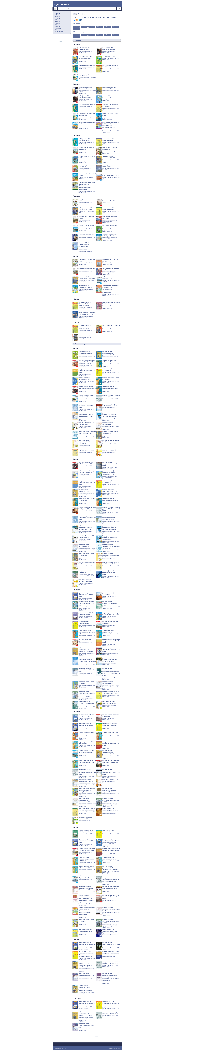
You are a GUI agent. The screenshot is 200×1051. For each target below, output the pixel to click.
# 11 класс (76, 29)
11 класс (76, 322)
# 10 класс (115, 26)
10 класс (76, 299)
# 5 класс (76, 26)
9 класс (76, 256)
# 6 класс (84, 26)
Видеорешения (59, 31)
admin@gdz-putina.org (114, 1048)
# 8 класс (99, 26)
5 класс (76, 44)
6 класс (76, 84)
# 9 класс (107, 26)
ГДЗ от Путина (61, 4)
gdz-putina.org (59, 1048)
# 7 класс (92, 26)
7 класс (76, 135)
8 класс (76, 196)
